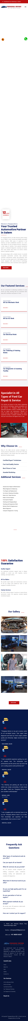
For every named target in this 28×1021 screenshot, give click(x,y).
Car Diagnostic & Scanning (9, 991)
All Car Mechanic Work (9, 982)
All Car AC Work (7, 984)
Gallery (5, 971)
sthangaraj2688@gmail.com (17, 930)
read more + (5, 307)
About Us (6, 967)
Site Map (18, 1018)
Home (5, 964)
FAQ (4, 969)
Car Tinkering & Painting (9, 989)
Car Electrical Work (8, 987)
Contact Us (6, 974)
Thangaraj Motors (11, 1016)
